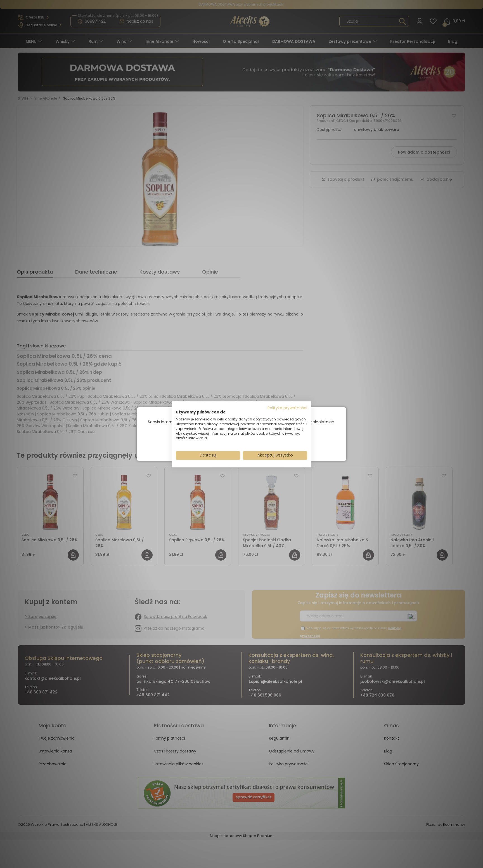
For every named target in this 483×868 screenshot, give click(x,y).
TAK (229, 443)
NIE (254, 443)
